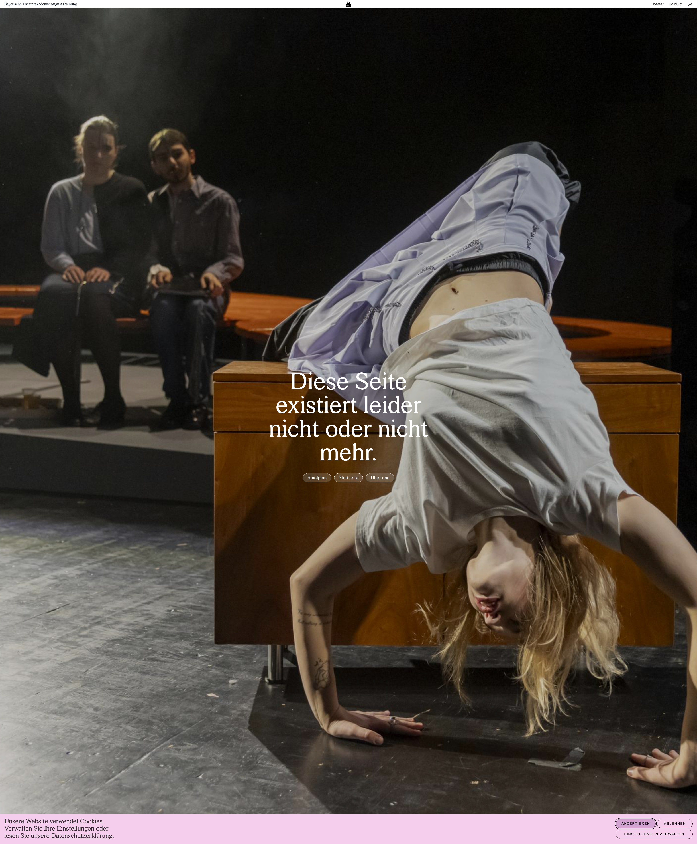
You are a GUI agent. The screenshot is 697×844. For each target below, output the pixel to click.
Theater (657, 4)
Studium (675, 4)
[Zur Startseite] (348, 4)
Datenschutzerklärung (81, 836)
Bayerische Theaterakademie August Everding (40, 4)
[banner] (348, 4)
